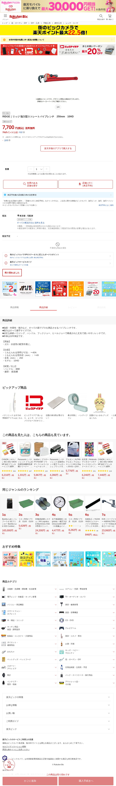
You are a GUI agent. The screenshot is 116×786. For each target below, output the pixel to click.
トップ (4, 23)
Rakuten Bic (19, 17)
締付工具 (58, 23)
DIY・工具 (35, 23)
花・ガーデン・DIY (19, 23)
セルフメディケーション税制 (14, 746)
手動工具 (47, 23)
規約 (112, 205)
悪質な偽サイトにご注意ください (16, 749)
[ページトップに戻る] (111, 776)
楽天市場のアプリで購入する (58, 148)
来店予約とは (104, 205)
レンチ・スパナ (72, 23)
